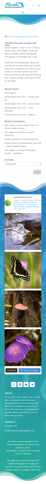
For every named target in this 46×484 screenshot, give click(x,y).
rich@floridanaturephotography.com (19, 430)
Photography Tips (23, 57)
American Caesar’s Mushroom (25, 139)
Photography (10, 57)
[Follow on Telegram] (32, 384)
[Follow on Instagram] (19, 384)
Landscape (33, 50)
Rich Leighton (12, 47)
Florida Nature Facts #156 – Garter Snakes (22, 104)
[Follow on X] (13, 384)
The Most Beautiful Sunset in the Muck (20, 44)
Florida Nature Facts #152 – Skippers (20, 114)
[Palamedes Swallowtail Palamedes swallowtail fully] (23, 270)
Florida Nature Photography (16, 50)
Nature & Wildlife (12, 53)
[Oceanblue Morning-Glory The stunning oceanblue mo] (23, 347)
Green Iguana (10, 93)
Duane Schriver (11, 143)
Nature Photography (28, 53)
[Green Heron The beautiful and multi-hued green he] (23, 231)
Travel (34, 57)
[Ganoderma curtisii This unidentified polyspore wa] (23, 308)
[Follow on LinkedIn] (26, 384)
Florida (36, 47)
